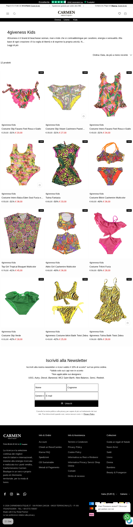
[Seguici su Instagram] (11, 494)
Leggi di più (12, 45)
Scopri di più (35, 6)
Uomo (66, 20)
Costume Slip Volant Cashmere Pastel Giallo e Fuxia (64, 129)
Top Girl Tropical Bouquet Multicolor (19, 266)
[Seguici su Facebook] (5, 494)
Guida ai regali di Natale (118, 442)
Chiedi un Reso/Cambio (50, 447)
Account (43, 442)
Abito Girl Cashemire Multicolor (61, 266)
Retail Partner (22, 512)
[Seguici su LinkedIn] (18, 494)
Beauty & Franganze (116, 472)
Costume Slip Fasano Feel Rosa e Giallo (21, 129)
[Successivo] (84, 6)
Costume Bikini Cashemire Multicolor (107, 197)
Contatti (71, 471)
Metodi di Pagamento (49, 467)
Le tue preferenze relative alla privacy (19, 515)
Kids (75, 20)
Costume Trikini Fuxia (100, 266)
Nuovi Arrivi (112, 447)
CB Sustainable (46, 462)
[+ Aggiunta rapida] (83, 116)
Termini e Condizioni (78, 442)
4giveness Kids (9, 125)
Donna (58, 20)
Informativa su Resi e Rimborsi (83, 457)
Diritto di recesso (76, 476)
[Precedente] (49, 6)
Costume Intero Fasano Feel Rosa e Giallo (110, 129)
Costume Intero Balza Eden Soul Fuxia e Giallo (21, 197)
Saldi (109, 452)
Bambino (111, 467)
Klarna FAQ (44, 452)
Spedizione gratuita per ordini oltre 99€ (66, 6)
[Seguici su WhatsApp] (24, 494)
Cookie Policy (74, 452)
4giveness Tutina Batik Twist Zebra (106, 335)
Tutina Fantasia (53, 197)
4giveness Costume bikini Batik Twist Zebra (67, 335)
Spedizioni (44, 457)
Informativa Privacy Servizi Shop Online (84, 464)
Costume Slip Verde (11, 335)
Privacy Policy (89, 414)
